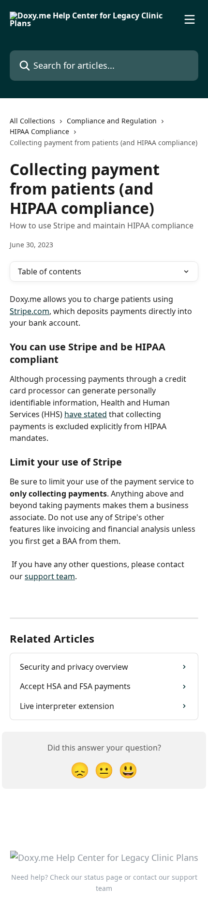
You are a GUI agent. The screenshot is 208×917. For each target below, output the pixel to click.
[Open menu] (189, 19)
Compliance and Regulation (112, 120)
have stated (85, 414)
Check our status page (86, 877)
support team (50, 576)
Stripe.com (29, 311)
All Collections (32, 120)
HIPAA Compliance (39, 131)
